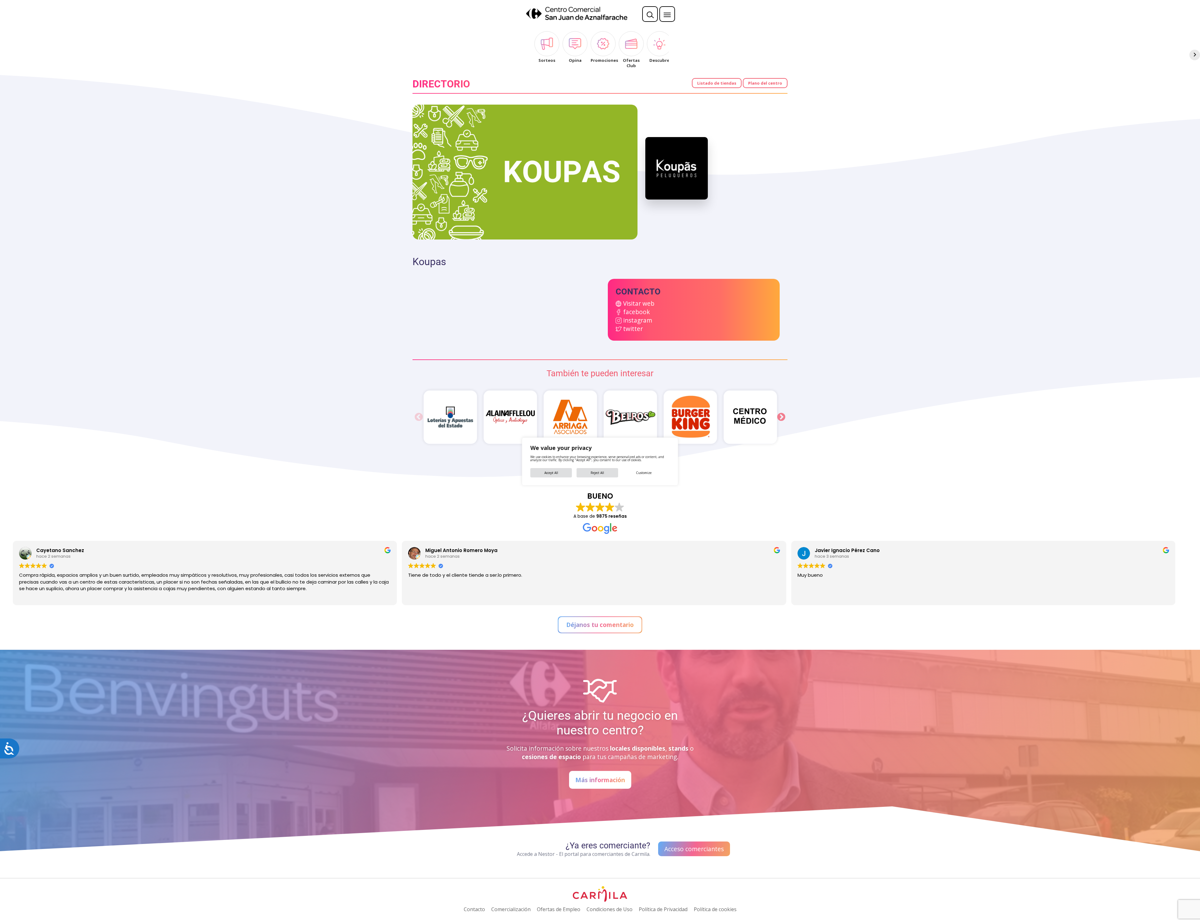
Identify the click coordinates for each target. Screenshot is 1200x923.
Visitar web (638, 303)
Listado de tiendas (716, 83)
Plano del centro (765, 83)
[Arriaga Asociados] (570, 417)
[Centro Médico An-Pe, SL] (750, 417)
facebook (636, 312)
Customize (644, 473)
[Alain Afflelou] (510, 417)
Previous (418, 417)
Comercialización (511, 909)
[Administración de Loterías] (450, 417)
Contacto (474, 909)
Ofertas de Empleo (558, 909)
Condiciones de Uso (609, 909)
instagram (637, 320)
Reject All (597, 473)
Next (781, 417)
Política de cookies (715, 909)
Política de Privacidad (663, 909)
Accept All (551, 473)
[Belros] (630, 417)
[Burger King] (690, 417)
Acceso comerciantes (694, 849)
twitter (633, 328)
